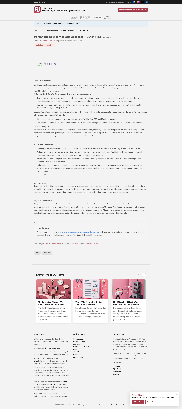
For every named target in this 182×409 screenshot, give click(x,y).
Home (36, 31)
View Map (47, 252)
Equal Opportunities (53, 244)
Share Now (138, 402)
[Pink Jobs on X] (142, 2)
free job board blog (52, 348)
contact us (54, 384)
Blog (75, 349)
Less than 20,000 (92, 244)
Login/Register (39, 2)
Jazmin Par (47, 41)
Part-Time (74, 244)
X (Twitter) (117, 369)
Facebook (116, 366)
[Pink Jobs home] (37, 9)
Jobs (42, 31)
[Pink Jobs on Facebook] (134, 2)
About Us (76, 352)
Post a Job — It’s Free (82, 347)
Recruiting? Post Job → (132, 9)
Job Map (76, 344)
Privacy (125, 405)
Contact (76, 354)
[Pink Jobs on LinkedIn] (146, 2)
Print (37, 252)
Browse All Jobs (79, 342)
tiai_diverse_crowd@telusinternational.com (78, 232)
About (113, 405)
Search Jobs (78, 339)
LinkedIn (116, 374)
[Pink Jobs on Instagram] (138, 2)
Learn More (151, 402)
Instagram (117, 371)
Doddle (64, 396)
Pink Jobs (47, 8)
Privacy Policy (78, 357)
